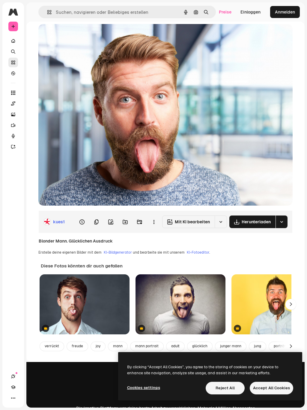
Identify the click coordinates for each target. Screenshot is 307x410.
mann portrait (147, 346)
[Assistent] (13, 147)
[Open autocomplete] (47, 12)
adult (175, 346)
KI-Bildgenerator (118, 252)
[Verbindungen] (13, 376)
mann (118, 346)
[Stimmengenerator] (13, 136)
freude (77, 346)
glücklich (199, 346)
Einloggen (250, 12)
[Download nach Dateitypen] (282, 222)
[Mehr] (13, 398)
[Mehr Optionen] (154, 222)
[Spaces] (13, 103)
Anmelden (285, 12)
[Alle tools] (13, 93)
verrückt (52, 346)
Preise (225, 12)
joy (98, 346)
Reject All (225, 387)
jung (257, 346)
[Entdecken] (13, 73)
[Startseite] (13, 41)
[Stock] (13, 62)
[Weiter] (290, 304)
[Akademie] (13, 387)
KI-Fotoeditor (198, 252)
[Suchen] (13, 51)
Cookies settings (143, 387)
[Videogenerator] (13, 125)
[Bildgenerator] (13, 114)
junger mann (230, 346)
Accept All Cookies (271, 387)
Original (76, 35)
